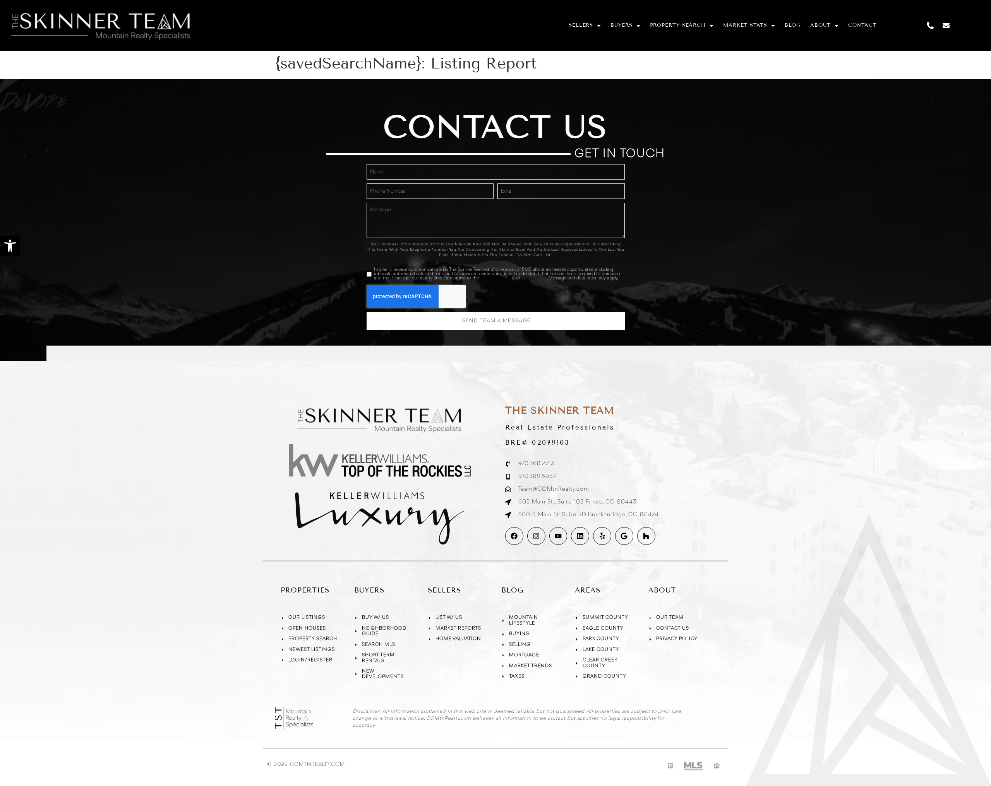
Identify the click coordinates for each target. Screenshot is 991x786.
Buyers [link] (621, 25)
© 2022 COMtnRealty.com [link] (306, 764)
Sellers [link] (581, 25)
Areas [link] (587, 590)
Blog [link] (793, 25)
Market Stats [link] (745, 25)
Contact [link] (862, 25)
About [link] (820, 25)
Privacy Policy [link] (534, 278)
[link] (10, 246)
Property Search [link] (678, 25)
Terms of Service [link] (495, 278)
